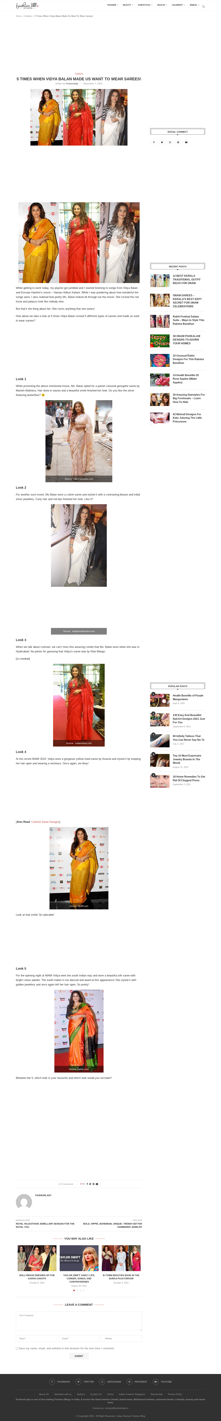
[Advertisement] (75, 46)
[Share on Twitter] (90, 1184)
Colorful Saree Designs (45, 821)
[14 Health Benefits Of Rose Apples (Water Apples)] (160, 380)
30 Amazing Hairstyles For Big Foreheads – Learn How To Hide (189, 398)
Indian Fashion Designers (132, 1394)
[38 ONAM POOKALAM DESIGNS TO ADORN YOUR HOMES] (160, 340)
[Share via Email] (97, 1184)
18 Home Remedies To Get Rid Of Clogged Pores (189, 778)
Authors (81, 1394)
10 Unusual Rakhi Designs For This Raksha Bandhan (188, 359)
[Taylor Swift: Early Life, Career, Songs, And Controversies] (79, 1258)
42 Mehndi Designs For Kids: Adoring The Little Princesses (187, 418)
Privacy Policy (175, 1394)
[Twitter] (162, 142)
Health (161, 5)
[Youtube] (186, 142)
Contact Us (96, 1394)
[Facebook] (154, 142)
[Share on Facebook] (87, 1184)
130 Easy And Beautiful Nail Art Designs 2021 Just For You (189, 719)
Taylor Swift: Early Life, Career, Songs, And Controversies (79, 1278)
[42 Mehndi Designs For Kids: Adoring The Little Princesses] (160, 419)
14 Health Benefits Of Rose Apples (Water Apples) (186, 379)
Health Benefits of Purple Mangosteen (188, 697)
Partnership (156, 1394)
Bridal (193, 5)
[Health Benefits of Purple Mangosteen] (160, 700)
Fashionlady (72, 83)
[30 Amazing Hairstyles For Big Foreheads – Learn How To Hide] (160, 399)
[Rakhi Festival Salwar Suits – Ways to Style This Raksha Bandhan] (160, 321)
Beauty (127, 5)
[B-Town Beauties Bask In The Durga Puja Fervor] (121, 1258)
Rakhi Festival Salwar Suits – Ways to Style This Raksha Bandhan (188, 320)
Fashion (111, 5)
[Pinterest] (178, 142)
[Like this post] (83, 1184)
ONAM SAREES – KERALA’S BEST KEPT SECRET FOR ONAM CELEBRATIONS (187, 301)
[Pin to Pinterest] (93, 1184)
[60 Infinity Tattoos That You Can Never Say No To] (160, 740)
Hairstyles (144, 5)
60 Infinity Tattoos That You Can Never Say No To (188, 738)
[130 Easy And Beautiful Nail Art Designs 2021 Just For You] (160, 719)
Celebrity (177, 5)
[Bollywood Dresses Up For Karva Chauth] (37, 1258)
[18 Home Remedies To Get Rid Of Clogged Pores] (160, 781)
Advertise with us (63, 1394)
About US (44, 1394)
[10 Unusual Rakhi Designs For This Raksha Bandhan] (160, 360)
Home (18, 16)
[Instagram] (170, 142)
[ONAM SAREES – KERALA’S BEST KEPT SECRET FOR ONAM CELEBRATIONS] (160, 300)
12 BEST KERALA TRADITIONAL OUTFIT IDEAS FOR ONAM (187, 279)
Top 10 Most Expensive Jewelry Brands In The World (187, 759)
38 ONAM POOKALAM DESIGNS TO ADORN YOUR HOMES (186, 340)
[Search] (203, 6)
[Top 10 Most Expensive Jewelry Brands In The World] (160, 760)
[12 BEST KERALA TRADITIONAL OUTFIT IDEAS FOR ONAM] (160, 280)
